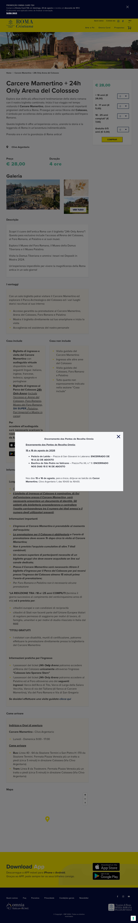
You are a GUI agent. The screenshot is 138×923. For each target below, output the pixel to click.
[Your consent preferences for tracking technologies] (133, 918)
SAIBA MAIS (11, 13)
